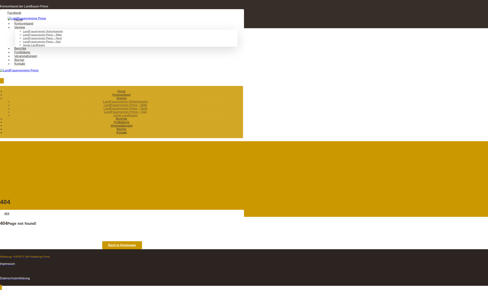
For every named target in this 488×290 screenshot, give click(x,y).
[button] (14, 13)
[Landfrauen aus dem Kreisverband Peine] (27, 18)
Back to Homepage (122, 245)
